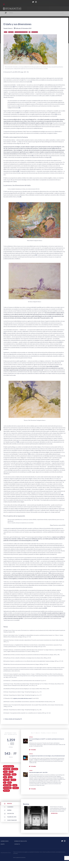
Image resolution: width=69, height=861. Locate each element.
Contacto (17, 844)
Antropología (14, 769)
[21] (46, 608)
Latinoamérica (7, 769)
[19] (50, 573)
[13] (60, 342)
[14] (18, 442)
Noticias (31, 753)
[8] (18, 171)
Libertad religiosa (7, 785)
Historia (10, 777)
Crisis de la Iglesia (7, 787)
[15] (29, 454)
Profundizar (33, 749)
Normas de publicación (20, 841)
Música (9, 782)
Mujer (5, 777)
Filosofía (14, 774)
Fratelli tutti (15, 787)
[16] (62, 494)
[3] (19, 107)
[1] (31, 81)
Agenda (30, 770)
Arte (5, 782)
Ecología (15, 785)
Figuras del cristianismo (8, 766)
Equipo (3, 844)
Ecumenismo (6, 779)
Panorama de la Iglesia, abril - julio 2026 (38, 772)
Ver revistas (54, 813)
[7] (50, 157)
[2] (14, 86)
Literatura (13, 779)
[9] (20, 196)
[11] (52, 318)
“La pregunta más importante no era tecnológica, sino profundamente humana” (47, 755)
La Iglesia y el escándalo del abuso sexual (22, 698)
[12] (5, 333)
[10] (36, 255)
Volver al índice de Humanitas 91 (13, 719)
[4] (18, 112)
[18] (37, 540)
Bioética (11, 771)
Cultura (5, 771)
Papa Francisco (7, 774)
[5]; (56, 114)
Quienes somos (4, 841)
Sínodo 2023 (6, 790)
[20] (62, 578)
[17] (31, 510)
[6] (32, 155)
